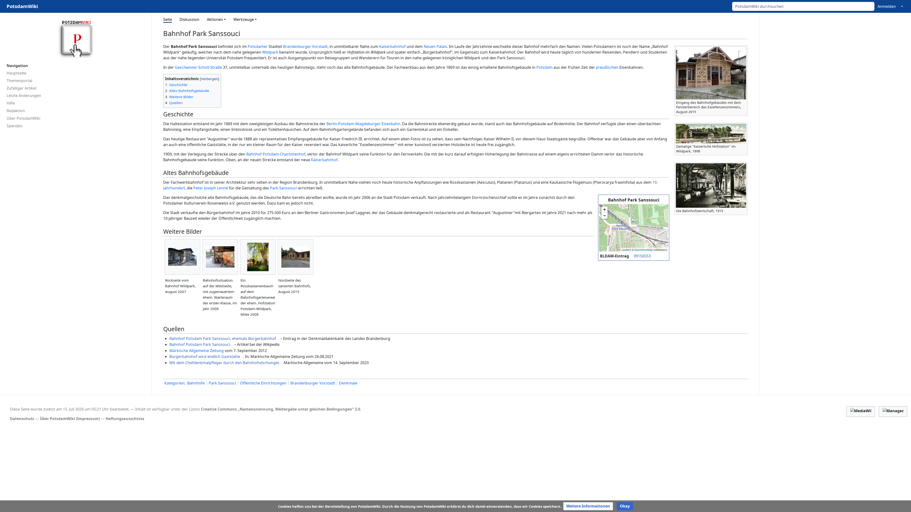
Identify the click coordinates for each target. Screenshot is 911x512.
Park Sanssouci (283, 188)
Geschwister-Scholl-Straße (198, 67)
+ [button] (604, 209)
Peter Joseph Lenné (210, 188)
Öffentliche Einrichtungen (263, 383)
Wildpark (270, 52)
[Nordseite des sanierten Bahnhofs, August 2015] (295, 257)
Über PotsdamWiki (23, 118)
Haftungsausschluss (125, 418)
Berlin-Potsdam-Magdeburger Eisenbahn (363, 123)
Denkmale (348, 383)
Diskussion (189, 19)
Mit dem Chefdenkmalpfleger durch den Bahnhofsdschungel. (224, 362)
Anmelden (887, 6)
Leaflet (626, 249)
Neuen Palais (435, 46)
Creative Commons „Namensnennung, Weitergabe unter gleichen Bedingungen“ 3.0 (280, 409)
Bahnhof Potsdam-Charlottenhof (275, 154)
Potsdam (544, 67)
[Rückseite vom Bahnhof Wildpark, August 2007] (182, 257)
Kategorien (174, 383)
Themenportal (19, 80)
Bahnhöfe (196, 383)
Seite (167, 19)
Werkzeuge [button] (243, 19)
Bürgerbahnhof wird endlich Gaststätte (204, 356)
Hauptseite (16, 73)
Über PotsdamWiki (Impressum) (70, 418)
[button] (588, 506)
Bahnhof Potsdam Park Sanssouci (199, 344)
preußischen (607, 67)
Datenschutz (22, 418)
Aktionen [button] (215, 19)
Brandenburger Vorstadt (305, 46)
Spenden (15, 125)
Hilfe (11, 103)
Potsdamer (258, 46)
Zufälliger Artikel (21, 88)
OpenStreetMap (643, 249)
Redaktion (16, 110)
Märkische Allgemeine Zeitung (196, 350)
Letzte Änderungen (24, 95)
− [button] (604, 215)
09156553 (642, 256)
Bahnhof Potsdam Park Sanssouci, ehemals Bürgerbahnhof (222, 338)
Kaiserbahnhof (392, 46)
